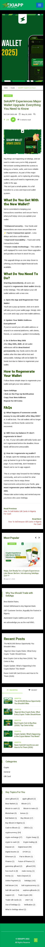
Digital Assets (12, 852)
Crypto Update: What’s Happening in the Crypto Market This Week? (27, 735)
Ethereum (10, 857)
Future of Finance (26, 861)
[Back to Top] (36, 940)
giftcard (31, 866)
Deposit (9, 847)
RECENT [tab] (34, 690)
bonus (24, 813)
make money (28, 871)
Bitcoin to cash (12, 808)
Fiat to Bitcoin (26, 857)
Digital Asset (25, 847)
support (9, 895)
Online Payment (13, 881)
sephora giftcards (31, 890)
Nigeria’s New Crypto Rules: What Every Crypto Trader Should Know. (27, 713)
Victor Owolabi (10, 114)
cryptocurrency (13, 832)
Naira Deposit (24, 876)
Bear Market (11, 804)
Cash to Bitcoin (12, 828)
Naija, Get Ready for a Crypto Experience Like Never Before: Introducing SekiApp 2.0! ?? (21, 573)
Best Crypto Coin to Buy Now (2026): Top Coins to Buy (25, 724)
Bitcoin (26, 804)
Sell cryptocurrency (30, 885)
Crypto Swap (32, 837)
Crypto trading (30, 842)
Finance (9, 861)
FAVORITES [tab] (13, 690)
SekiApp (30, 881)
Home (6, 88)
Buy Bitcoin (27, 818)
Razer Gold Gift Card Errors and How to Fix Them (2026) (26, 746)
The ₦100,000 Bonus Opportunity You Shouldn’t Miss (27, 702)
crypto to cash (12, 842)
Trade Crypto (25, 895)
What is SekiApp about (15, 909)
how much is (11, 871)
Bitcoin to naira (31, 808)
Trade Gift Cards (13, 900)
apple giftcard (29, 799)
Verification (29, 905)
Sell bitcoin (11, 885)
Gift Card (7, 776)
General (7, 772)
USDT (29, 900)
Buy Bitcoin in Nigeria (15, 823)
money (9, 876)
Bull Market (11, 818)
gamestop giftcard (13, 866)
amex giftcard (12, 799)
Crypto (13, 88)
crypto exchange (13, 837)
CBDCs (28, 828)
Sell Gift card (12, 890)
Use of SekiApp (12, 905)
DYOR (26, 852)
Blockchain (11, 813)
